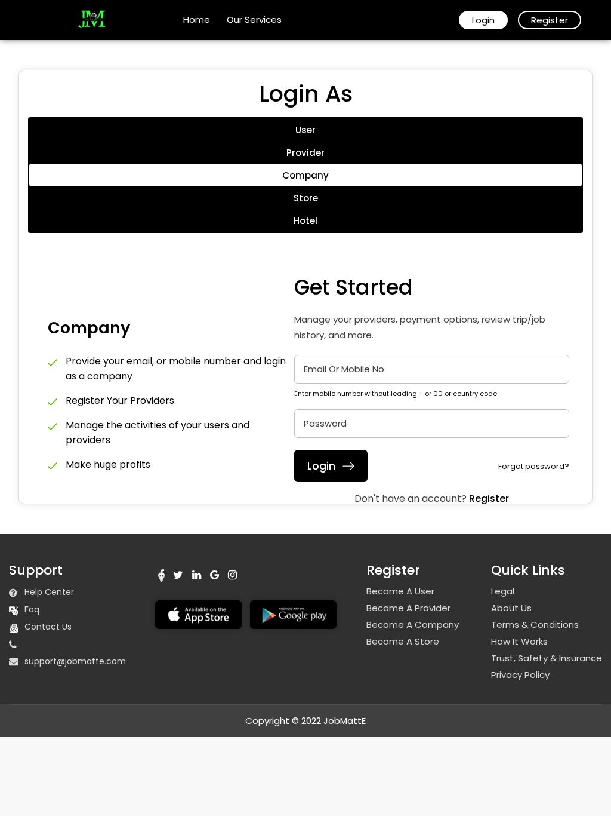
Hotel (305, 220)
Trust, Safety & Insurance (546, 658)
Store (306, 198)
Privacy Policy (520, 675)
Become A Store (402, 641)
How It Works (519, 641)
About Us (511, 608)
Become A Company (412, 624)
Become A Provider (408, 608)
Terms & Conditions (535, 624)
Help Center (49, 592)
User (305, 130)
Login (483, 20)
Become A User (400, 591)
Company (305, 175)
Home (196, 19)
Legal (502, 591)
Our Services (254, 19)
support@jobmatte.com (75, 661)
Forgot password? (533, 466)
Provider (305, 152)
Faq (31, 609)
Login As (306, 93)
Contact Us (48, 626)
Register (549, 20)
